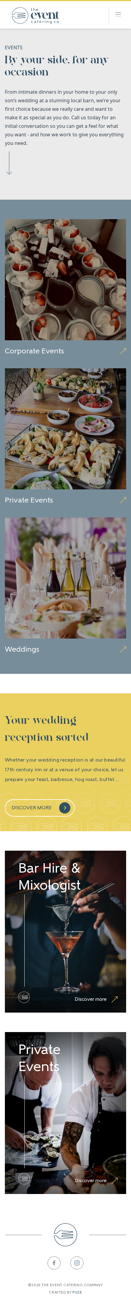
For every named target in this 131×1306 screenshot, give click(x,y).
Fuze (77, 1292)
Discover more (32, 808)
